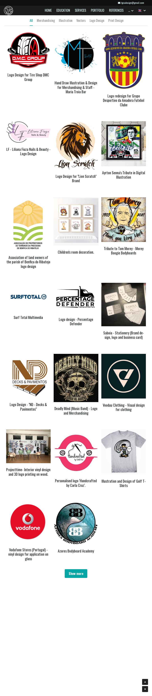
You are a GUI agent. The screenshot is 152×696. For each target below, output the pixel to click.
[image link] (8, 10)
